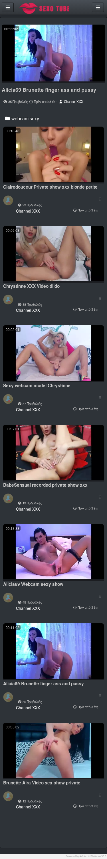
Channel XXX (73, 101)
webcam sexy (24, 118)
